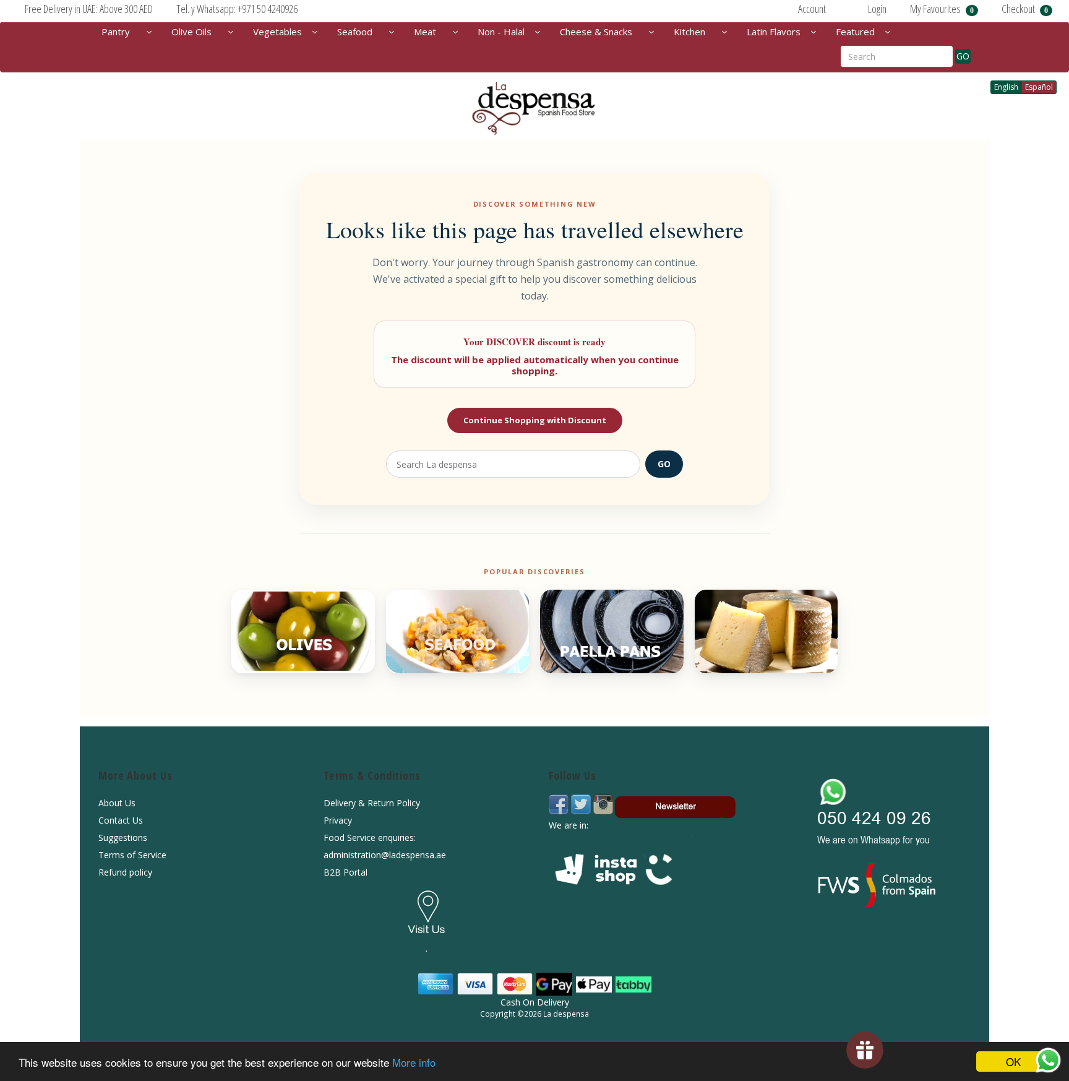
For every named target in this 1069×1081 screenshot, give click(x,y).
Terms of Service (132, 855)
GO (962, 56)
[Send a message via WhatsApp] (1048, 1060)
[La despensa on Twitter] (582, 803)
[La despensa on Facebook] (560, 803)
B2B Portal (345, 872)
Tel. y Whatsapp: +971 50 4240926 (237, 8)
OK (1013, 1061)
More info (414, 1062)
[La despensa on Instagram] (603, 803)
